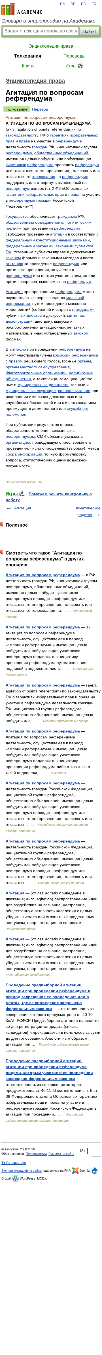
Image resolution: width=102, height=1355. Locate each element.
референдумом (20, 436)
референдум (87, 164)
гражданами (83, 309)
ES (83, 4)
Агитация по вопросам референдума (43, 575)
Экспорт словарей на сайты (21, 1170)
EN (62, 4)
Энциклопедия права (51, 46)
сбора (11, 454)
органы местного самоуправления (38, 367)
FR (94, 4)
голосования (43, 176)
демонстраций (19, 321)
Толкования (27, 56)
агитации (58, 234)
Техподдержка (36, 1153)
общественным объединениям (34, 222)
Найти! (89, 31)
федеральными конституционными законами (48, 240)
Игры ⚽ (74, 65)
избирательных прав (45, 194)
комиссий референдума (75, 355)
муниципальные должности (43, 384)
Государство (17, 216)
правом (16, 361)
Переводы (74, 56)
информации (30, 454)
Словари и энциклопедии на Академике (48, 21)
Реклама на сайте (61, 1153)
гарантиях (59, 135)
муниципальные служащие (31, 390)
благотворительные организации (36, 373)
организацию (18, 442)
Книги (28, 65)
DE (73, 4)
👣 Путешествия (13, 1162)
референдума (19, 153)
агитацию (14, 263)
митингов (75, 315)
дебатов (34, 315)
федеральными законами (30, 246)
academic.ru (21, 9)
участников (16, 164)
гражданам (67, 216)
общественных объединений (61, 153)
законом (13, 258)
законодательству (22, 135)
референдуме (69, 141)
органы (84, 361)
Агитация (14, 291)
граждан (39, 147)
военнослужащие (74, 390)
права (24, 141)
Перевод (40, 109)
